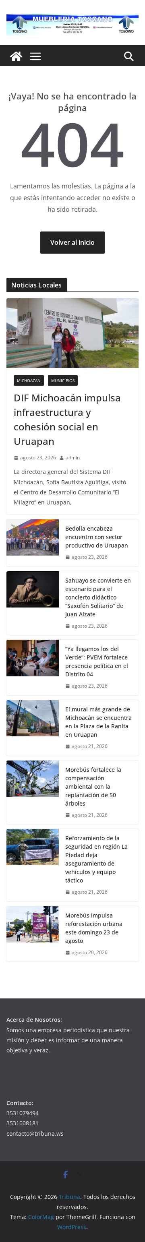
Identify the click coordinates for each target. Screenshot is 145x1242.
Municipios (63, 380)
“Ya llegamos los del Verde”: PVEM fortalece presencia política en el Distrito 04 (96, 661)
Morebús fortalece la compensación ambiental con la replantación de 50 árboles (93, 786)
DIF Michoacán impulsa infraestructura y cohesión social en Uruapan (67, 419)
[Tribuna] (16, 56)
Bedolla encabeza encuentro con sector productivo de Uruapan (96, 537)
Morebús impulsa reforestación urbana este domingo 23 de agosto (93, 927)
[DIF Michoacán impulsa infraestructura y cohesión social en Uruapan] (72, 333)
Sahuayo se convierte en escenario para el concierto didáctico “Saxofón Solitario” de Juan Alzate (98, 597)
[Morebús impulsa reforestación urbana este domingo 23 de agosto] (32, 934)
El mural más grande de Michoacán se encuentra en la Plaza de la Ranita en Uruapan (98, 721)
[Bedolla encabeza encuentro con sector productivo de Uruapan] (32, 542)
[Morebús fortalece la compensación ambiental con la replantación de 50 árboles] (32, 792)
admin (73, 457)
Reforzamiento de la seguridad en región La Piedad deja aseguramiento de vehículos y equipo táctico (96, 859)
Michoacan (29, 380)
